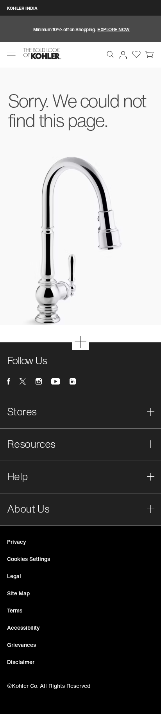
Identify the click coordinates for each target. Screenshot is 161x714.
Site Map (18, 593)
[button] (11, 55)
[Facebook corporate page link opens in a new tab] (8, 381)
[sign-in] (121, 53)
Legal (14, 576)
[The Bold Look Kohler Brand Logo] (42, 54)
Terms (14, 610)
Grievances (21, 645)
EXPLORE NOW (113, 29)
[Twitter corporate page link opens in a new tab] (23, 381)
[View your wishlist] (136, 54)
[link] (149, 54)
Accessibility (23, 627)
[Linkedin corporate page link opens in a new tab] (73, 381)
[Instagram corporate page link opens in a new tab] (39, 381)
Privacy (16, 542)
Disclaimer (20, 662)
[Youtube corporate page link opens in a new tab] (55, 381)
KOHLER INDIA (22, 8)
